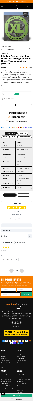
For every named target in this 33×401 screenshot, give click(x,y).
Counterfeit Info (20, 390)
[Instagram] (18, 323)
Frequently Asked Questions (7, 362)
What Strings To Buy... (22, 388)
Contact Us (3, 356)
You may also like (9, 195)
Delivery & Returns (24, 136)
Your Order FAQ (20, 358)
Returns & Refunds (21, 356)
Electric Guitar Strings (6, 379)
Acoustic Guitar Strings (6, 381)
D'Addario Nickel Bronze (6, 377)
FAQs (13, 136)
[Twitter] (15, 323)
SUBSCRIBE (27, 294)
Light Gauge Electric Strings (7, 388)
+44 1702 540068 (17, 326)
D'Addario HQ (20, 392)
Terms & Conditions (5, 360)
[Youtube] (21, 323)
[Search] (28, 6)
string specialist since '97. (18, 113)
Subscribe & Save (11, 94)
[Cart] (31, 6)
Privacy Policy (4, 358)
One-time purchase (9, 89)
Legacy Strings (4, 383)
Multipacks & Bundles (6, 385)
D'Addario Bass (8, 46)
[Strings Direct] (16, 6)
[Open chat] (3, 393)
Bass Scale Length (21, 385)
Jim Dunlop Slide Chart (22, 377)
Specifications (11, 133)
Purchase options (5, 86)
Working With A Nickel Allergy (23, 379)
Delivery (19, 354)
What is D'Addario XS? (22, 383)
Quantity (3, 105)
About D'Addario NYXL (22, 381)
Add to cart (16, 395)
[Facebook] (12, 323)
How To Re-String (21, 374)
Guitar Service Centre (6, 365)
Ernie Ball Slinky (4, 374)
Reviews (5, 136)
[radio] (3, 89)
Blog (2, 367)
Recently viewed (23, 195)
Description (23, 133)
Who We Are (4, 354)
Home (2, 46)
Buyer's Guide (20, 362)
